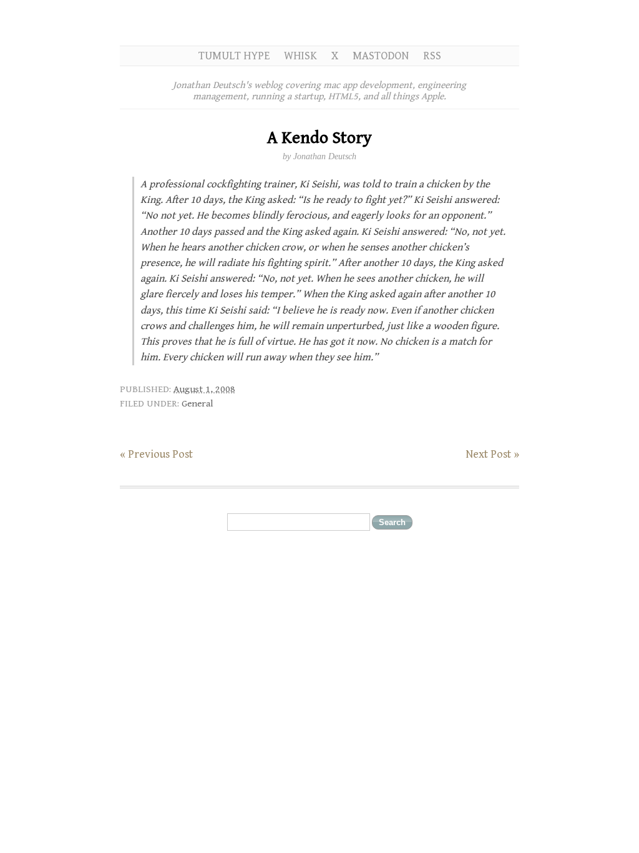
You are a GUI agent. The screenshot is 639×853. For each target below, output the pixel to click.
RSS (432, 55)
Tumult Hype (234, 55)
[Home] (319, 22)
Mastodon (381, 55)
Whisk (300, 55)
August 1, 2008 (204, 389)
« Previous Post (156, 454)
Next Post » (492, 454)
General (197, 403)
